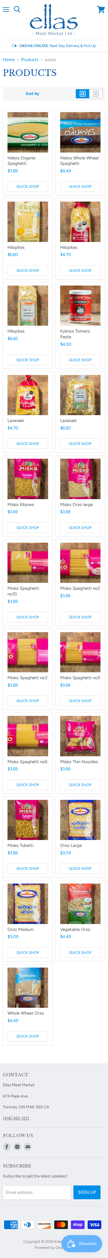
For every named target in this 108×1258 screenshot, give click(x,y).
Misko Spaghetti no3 (27, 677)
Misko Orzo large (76, 504)
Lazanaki (15, 420)
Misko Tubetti (20, 845)
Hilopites (15, 247)
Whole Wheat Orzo (25, 1013)
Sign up (87, 1192)
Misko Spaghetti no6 (27, 761)
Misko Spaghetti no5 (80, 677)
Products (30, 59)
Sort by (32, 93)
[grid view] (82, 93)
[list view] (96, 93)
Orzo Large (71, 845)
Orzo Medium (20, 929)
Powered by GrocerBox (54, 1247)
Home (9, 59)
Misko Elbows (20, 504)
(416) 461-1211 (16, 1118)
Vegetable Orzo (75, 929)
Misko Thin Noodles (79, 761)
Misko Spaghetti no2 (80, 588)
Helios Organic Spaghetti (21, 160)
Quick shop (27, 186)
